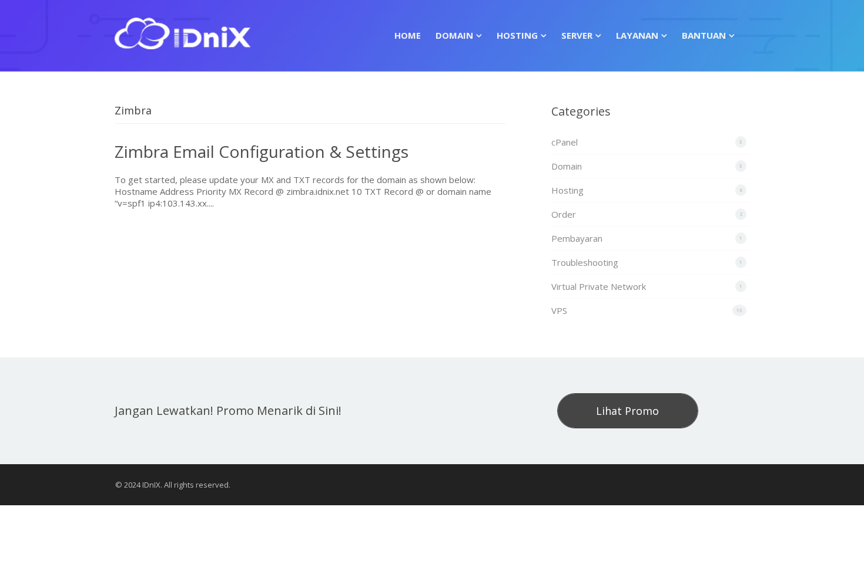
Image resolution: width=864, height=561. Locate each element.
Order (563, 214)
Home (407, 35)
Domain (454, 35)
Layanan (637, 35)
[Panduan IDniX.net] (182, 31)
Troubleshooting (584, 262)
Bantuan (704, 35)
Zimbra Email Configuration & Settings (261, 151)
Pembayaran (576, 238)
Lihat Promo (627, 411)
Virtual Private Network (598, 286)
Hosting (517, 35)
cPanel (564, 142)
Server (576, 35)
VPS (559, 310)
